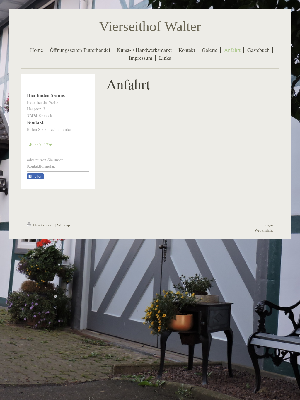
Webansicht (264, 230)
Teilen (37, 177)
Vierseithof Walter (150, 26)
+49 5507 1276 (39, 144)
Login (268, 225)
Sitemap (63, 225)
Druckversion (43, 225)
